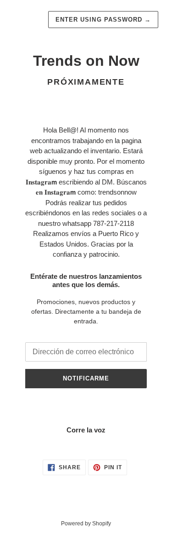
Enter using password (103, 19)
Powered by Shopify (86, 523)
